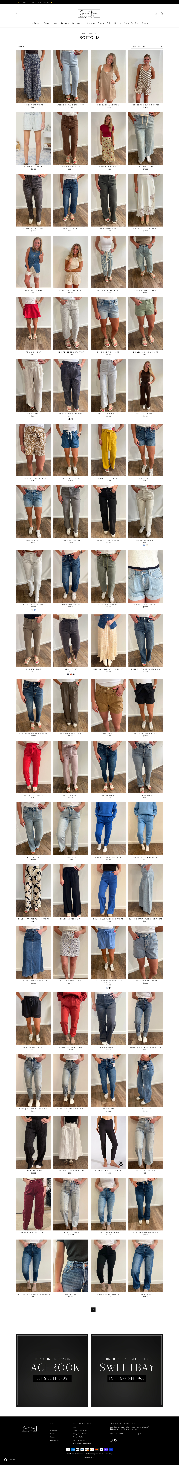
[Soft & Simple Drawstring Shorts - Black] (110, 988)
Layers (55, 23)
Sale (109, 23)
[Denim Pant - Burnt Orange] (71, 674)
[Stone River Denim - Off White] (32, 610)
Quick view (33, 100)
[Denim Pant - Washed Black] (74, 674)
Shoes (101, 23)
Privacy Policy (78, 1437)
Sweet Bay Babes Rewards (137, 23)
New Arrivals (35, 23)
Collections (92, 33)
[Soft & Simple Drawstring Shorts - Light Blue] (107, 988)
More (117, 23)
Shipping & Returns (80, 1431)
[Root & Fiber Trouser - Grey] (72, 419)
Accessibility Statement (82, 1443)
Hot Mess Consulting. (105, 1454)
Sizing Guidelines (79, 1434)
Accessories (77, 23)
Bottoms (90, 23)
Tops (46, 23)
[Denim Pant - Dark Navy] (68, 674)
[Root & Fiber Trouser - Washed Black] (69, 419)
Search (75, 1427)
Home (84, 33)
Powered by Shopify (89, 1457)
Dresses (65, 23)
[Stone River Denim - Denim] (35, 610)
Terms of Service (79, 1440)
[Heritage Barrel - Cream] (147, 545)
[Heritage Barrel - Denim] (144, 545)
